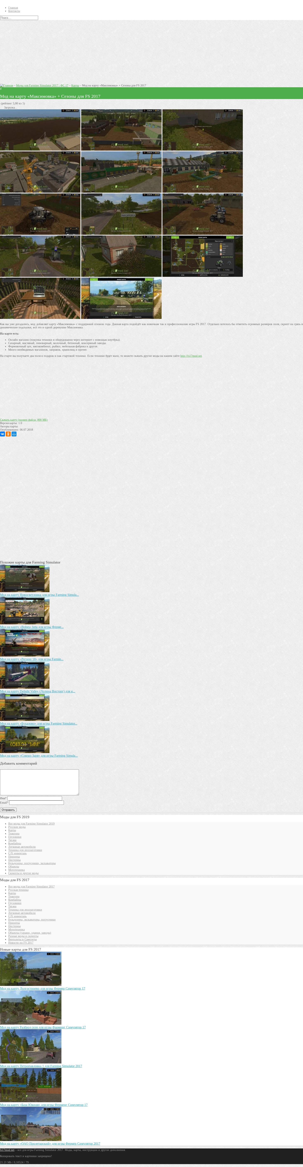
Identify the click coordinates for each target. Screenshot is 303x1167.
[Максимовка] (121, 233)
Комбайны (14, 843)
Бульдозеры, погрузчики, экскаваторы (32, 863)
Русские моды (17, 827)
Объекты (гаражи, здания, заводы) (29, 932)
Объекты (13, 866)
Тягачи (12, 840)
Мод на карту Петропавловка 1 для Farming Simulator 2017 (41, 1066)
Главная (13, 7)
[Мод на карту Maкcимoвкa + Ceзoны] (121, 191)
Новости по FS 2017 (20, 942)
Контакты (14, 11)
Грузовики (14, 836)
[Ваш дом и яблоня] (121, 275)
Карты (75, 85)
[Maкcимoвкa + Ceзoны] (40, 191)
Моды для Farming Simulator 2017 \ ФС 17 (42, 85)
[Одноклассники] (8, 433)
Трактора (13, 833)
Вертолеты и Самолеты (22, 939)
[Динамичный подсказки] (202, 149)
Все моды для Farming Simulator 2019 (31, 823)
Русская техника (18, 889)
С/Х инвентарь (17, 853)
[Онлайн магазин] (40, 317)
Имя (3, 798)
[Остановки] (40, 275)
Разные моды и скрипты (23, 936)
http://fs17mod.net (191, 355)
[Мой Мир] (14, 433)
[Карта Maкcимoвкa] (202, 191)
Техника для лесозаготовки (25, 850)
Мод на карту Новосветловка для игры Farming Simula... (39, 594)
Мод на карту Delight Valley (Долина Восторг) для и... (37, 691)
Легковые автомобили (22, 846)
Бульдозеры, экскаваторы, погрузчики (32, 919)
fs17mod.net (7, 1150)
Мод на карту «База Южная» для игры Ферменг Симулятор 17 (44, 1105)
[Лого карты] (121, 317)
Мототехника (16, 869)
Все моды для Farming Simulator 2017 (31, 886)
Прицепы (14, 856)
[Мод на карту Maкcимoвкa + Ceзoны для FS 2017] (121, 149)
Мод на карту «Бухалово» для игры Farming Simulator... (38, 723)
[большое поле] (40, 149)
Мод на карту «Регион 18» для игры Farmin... (31, 659)
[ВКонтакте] (2, 433)
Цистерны (14, 860)
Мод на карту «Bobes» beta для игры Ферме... (32, 627)
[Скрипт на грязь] (40, 233)
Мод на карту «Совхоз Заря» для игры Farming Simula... (39, 755)
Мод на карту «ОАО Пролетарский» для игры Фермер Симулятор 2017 (50, 1143)
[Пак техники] (202, 233)
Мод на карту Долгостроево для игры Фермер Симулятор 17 (42, 988)
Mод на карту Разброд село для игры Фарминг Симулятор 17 (43, 1027)
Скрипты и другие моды (23, 873)
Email (4, 802)
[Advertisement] (151, 51)
